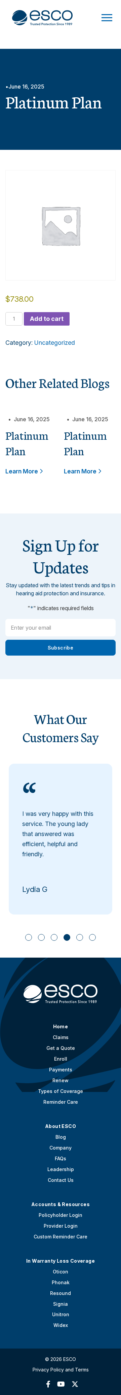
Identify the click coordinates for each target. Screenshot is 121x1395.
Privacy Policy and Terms (61, 1369)
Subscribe (61, 648)
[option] (60, 839)
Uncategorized (54, 342)
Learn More (22, 471)
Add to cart (47, 318)
